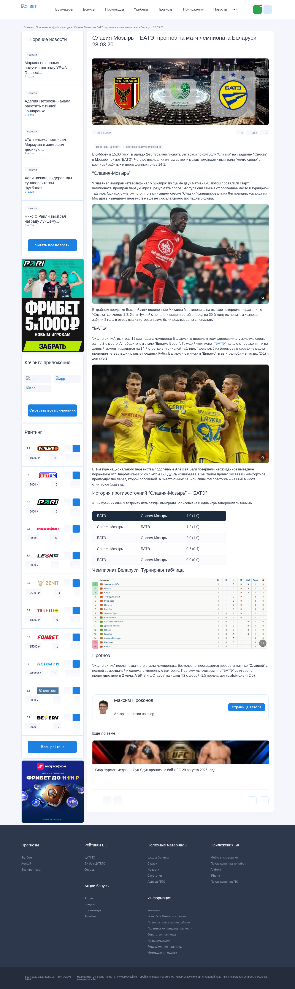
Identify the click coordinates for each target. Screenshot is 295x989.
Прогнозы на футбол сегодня (54, 27)
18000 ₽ (35, 619)
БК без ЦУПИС (94, 863)
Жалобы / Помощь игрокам (167, 916)
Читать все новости (52, 245)
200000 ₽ (35, 673)
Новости (220, 9)
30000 (33, 538)
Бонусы (89, 9)
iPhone (215, 875)
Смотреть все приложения (52, 410)
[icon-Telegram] (117, 800)
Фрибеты (141, 9)
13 (54, 457)
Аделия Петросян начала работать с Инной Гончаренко (47, 106)
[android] (72, 457)
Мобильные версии (224, 857)
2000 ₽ (34, 726)
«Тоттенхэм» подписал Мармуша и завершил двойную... (45, 144)
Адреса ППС (156, 881)
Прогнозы (165, 9)
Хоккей (26, 863)
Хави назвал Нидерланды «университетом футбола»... (48, 183)
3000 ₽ (34, 565)
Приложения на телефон (228, 863)
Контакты (154, 910)
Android (216, 869)
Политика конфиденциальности (170, 928)
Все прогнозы (31, 869)
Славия (224, 154)
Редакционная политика (165, 946)
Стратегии (155, 875)
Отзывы (89, 869)
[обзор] (67, 448)
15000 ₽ (35, 646)
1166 (254, 132)
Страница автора (247, 707)
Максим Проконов (133, 700)
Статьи (152, 863)
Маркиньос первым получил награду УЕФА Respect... (46, 68)
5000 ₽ (34, 511)
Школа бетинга (158, 857)
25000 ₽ (35, 593)
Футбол (26, 857)
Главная (29, 27)
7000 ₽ (34, 484)
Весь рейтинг (52, 747)
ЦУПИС (89, 857)
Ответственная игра (162, 934)
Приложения (193, 9)
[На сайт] (76, 448)
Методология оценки (162, 952)
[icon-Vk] (107, 800)
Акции (88, 898)
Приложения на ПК (224, 881)
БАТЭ (220, 343)
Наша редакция (159, 940)
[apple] (77, 457)
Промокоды (114, 9)
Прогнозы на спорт (108, 146)
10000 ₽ (35, 457)
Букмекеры (64, 9)
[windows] (68, 457)
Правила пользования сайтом (169, 922)
